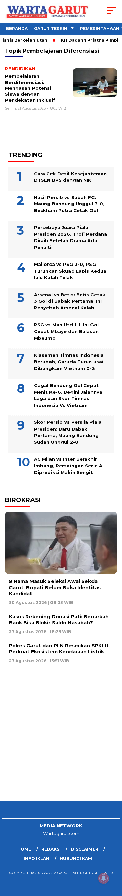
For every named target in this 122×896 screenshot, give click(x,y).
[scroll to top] (112, 856)
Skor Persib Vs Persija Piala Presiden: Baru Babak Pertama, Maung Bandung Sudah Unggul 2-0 (68, 432)
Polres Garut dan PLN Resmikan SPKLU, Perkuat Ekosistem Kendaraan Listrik (59, 649)
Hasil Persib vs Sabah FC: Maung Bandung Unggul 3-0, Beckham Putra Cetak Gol (69, 203)
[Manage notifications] (103, 878)
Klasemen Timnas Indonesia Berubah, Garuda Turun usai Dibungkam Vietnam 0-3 (69, 361)
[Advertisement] (61, 733)
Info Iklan (36, 858)
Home (24, 849)
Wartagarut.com (61, 833)
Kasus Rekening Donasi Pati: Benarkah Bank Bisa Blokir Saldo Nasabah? (59, 620)
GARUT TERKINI (51, 28)
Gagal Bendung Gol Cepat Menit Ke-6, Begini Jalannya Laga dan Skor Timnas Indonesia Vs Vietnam (68, 395)
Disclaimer (84, 849)
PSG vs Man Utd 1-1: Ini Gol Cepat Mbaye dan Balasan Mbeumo (66, 331)
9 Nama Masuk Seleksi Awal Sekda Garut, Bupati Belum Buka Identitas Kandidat (55, 587)
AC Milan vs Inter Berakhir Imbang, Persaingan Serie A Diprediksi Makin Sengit (68, 465)
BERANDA (17, 28)
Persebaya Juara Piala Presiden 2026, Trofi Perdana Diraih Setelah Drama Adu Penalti (70, 237)
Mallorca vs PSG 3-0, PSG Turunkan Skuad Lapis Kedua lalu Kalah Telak (70, 270)
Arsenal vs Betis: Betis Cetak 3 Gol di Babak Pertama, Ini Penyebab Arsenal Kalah (69, 301)
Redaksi (51, 849)
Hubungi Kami (77, 858)
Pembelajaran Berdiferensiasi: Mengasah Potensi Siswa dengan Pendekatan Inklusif (30, 87)
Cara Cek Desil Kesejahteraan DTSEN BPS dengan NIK (70, 177)
